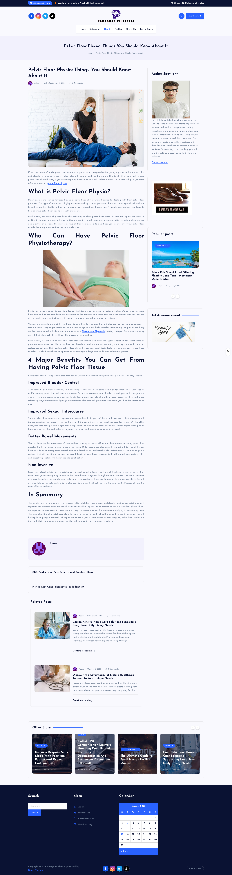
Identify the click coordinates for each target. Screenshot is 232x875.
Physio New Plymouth (93, 331)
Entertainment (131, 749)
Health (107, 29)
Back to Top (196, 869)
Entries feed (84, 813)
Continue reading (83, 651)
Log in (80, 807)
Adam (36, 83)
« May (124, 851)
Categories (95, 29)
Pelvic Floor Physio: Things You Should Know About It (120, 53)
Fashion (118, 29)
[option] (175, 264)
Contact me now (160, 162)
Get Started (195, 16)
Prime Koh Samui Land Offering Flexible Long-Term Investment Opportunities (173, 275)
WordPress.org (85, 825)
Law (82, 734)
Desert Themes (35, 870)
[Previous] (173, 296)
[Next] (178, 296)
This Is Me (131, 29)
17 (122, 834)
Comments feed (86, 819)
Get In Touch (146, 29)
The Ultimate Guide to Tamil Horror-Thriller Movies (136, 759)
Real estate (163, 246)
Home (83, 29)
